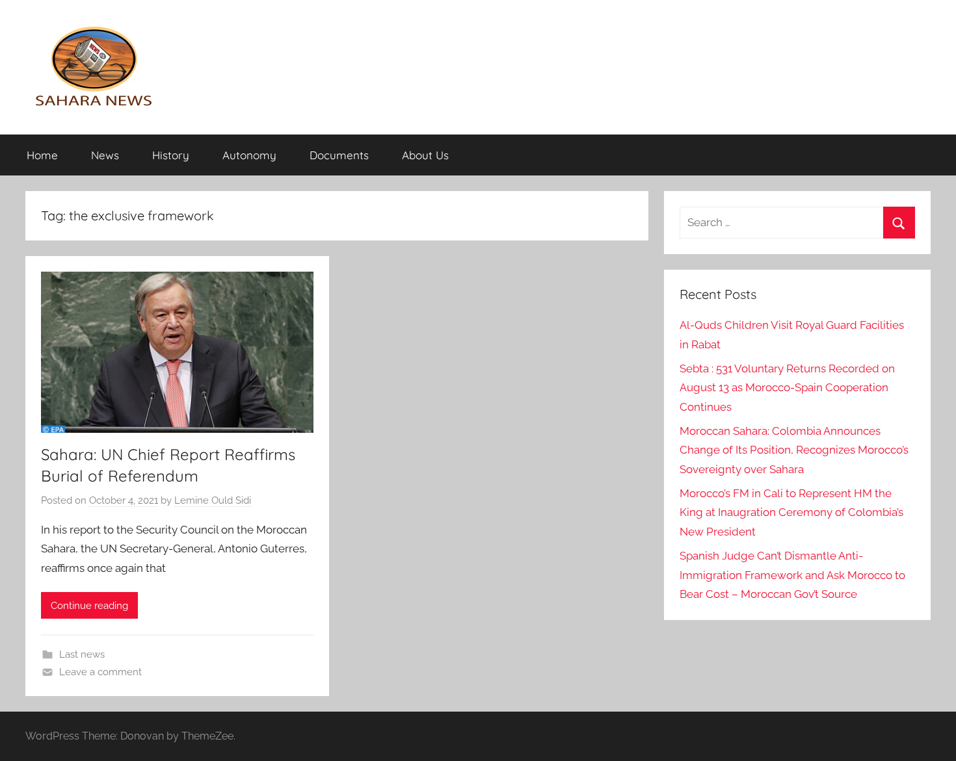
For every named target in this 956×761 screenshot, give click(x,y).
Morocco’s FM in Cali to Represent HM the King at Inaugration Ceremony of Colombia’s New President (791, 513)
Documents (339, 155)
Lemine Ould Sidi (212, 500)
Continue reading (89, 606)
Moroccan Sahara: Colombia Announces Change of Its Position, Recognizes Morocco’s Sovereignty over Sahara (794, 450)
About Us (425, 155)
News (105, 155)
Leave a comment (100, 672)
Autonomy (249, 155)
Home (42, 155)
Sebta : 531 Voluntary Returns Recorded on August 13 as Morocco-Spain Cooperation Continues (787, 388)
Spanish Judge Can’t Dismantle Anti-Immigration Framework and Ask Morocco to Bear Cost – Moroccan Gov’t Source (792, 575)
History (170, 155)
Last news (82, 654)
